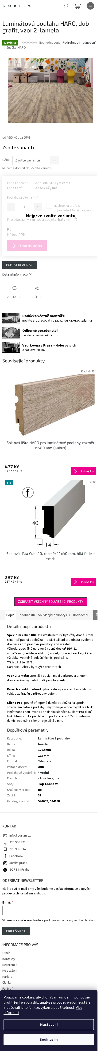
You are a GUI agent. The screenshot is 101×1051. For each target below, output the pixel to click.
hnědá (43, 744)
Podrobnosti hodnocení (79, 43)
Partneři (7, 988)
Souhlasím (49, 1039)
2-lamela (44, 761)
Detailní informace (15, 274)
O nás (6, 953)
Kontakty (8, 959)
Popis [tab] (10, 615)
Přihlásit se (16, 931)
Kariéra (7, 976)
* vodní (43, 773)
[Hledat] (65, 6)
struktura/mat (49, 778)
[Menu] (90, 6)
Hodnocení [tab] (80, 615)
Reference (9, 965)
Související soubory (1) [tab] (54, 615)
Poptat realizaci (20, 265)
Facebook (16, 856)
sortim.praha (18, 863)
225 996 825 (17, 842)
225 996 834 (17, 849)
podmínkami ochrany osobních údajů (69, 920)
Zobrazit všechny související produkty (50, 601)
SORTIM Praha (19, 869)
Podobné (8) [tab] (26, 615)
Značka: (16, 47)
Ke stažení (9, 970)
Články (7, 982)
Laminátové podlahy (54, 738)
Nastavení (49, 1024)
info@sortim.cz (20, 835)
